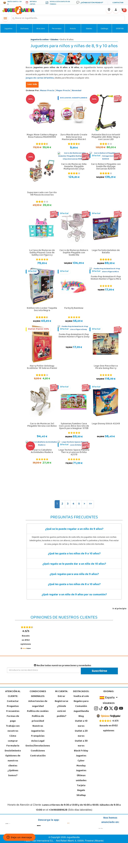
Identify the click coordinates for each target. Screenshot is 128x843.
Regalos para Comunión (81, 704)
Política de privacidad (38, 719)
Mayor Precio (63, 90)
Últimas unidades (81, 778)
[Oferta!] (73, 228)
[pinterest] (116, 708)
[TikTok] (101, 708)
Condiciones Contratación (38, 753)
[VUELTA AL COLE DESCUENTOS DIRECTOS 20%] (42, 171)
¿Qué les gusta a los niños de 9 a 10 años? (74, 554)
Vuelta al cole (81, 696)
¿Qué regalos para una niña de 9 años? (74, 574)
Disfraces (24, 29)
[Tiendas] (109, 10)
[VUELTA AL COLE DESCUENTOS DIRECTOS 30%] (42, 113)
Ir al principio (119, 609)
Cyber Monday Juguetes (81, 765)
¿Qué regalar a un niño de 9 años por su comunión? (74, 595)
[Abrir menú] (5, 18)
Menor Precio (47, 90)
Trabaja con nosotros (13, 729)
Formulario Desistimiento (13, 748)
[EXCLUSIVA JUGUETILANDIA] (73, 113)
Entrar (61, 696)
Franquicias (37, 736)
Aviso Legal (37, 741)
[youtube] (121, 708)
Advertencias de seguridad (37, 704)
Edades (89, 29)
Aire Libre (41, 29)
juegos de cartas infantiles (40, 78)
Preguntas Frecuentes (12, 709)
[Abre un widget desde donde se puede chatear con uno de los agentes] (19, 837)
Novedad (76, 90)
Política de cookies (38, 711)
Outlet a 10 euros (81, 724)
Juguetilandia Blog (81, 714)
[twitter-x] (111, 708)
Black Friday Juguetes (81, 753)
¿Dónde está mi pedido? (61, 711)
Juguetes (8, 29)
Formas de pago (13, 719)
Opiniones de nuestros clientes (12, 760)
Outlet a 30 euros (81, 744)
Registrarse (61, 701)
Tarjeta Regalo (81, 788)
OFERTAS (120, 29)
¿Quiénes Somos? (12, 773)
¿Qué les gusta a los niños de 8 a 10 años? (74, 584)
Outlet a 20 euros (81, 734)
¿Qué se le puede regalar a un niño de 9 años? (74, 529)
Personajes (57, 29)
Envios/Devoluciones (38, 745)
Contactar (13, 701)
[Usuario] (116, 10)
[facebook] (106, 708)
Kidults (73, 29)
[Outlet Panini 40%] (42, 344)
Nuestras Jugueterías (37, 729)
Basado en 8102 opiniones (25, 637)
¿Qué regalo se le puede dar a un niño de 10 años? (74, 564)
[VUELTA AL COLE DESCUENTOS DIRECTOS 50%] (105, 113)
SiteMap (81, 795)
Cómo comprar (13, 739)
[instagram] (96, 708)
